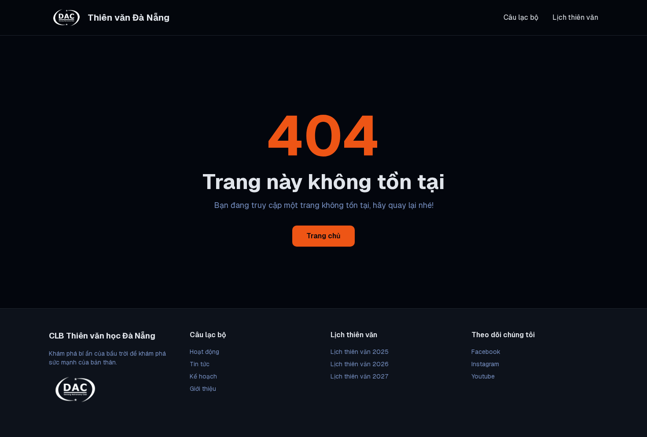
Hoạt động (204, 352)
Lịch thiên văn (575, 17)
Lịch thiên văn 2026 (360, 364)
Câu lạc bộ (521, 17)
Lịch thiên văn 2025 (360, 352)
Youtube (483, 376)
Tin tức (200, 364)
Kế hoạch (203, 376)
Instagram (485, 364)
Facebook (485, 352)
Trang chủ (323, 235)
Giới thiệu (203, 389)
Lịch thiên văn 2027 (359, 376)
